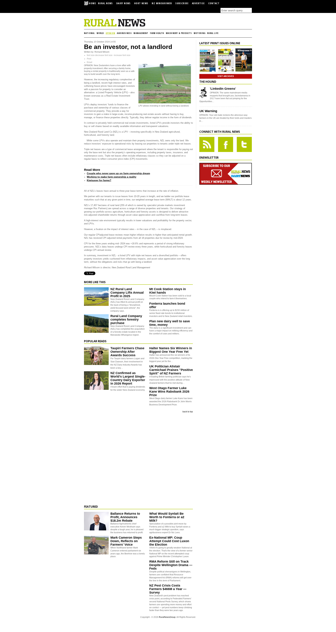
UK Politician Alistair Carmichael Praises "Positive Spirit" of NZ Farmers (171, 370)
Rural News (105, 3)
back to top (188, 411)
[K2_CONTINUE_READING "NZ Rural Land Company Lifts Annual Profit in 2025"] (96, 305)
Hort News (141, 3)
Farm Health (157, 33)
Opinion (110, 33)
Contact (214, 3)
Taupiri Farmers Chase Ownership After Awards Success (127, 351)
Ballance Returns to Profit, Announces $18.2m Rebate (125, 517)
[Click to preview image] (164, 102)
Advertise (198, 3)
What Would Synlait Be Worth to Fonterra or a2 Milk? (166, 517)
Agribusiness (124, 33)
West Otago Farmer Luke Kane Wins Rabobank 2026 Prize (169, 391)
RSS (206, 144)
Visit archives (226, 76)
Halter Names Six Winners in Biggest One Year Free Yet (170, 349)
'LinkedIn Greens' (223, 88)
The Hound (207, 82)
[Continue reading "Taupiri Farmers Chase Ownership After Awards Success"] (96, 355)
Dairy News (123, 3)
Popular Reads (95, 341)
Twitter (244, 144)
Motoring (200, 33)
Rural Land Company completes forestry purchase (126, 319)
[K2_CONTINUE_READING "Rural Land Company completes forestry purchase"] (96, 332)
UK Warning (208, 111)
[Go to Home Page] (114, 26)
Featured (91, 507)
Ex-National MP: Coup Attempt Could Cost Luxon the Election (169, 541)
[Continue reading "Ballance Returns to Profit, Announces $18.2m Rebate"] (96, 521)
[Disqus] (138, 459)
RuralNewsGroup (167, 617)
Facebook (225, 144)
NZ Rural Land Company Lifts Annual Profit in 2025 (127, 292)
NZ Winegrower (162, 3)
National (89, 33)
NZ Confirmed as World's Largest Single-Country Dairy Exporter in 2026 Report (127, 378)
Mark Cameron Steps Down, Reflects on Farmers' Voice (126, 541)
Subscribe (181, 3)
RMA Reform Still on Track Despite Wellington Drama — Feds (170, 565)
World (100, 33)
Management (141, 33)
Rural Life (212, 33)
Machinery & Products (179, 33)
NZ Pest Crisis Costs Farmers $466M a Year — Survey (167, 589)
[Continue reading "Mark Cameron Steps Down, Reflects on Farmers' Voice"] (96, 545)
